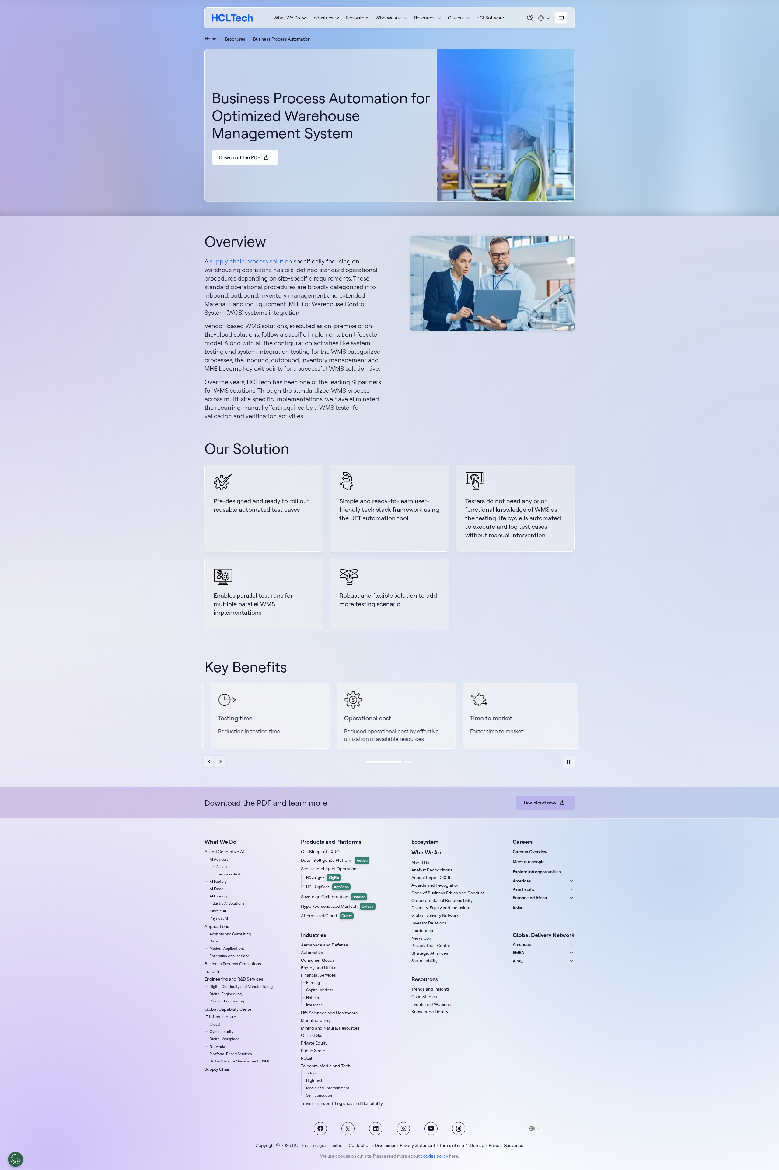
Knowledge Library (429, 1011)
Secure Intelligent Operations (329, 868)
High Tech (314, 1080)
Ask (530, 17)
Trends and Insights (430, 989)
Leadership (422, 930)
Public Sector (314, 1050)
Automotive (312, 952)
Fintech (312, 997)
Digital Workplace (224, 1039)
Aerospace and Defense (324, 945)
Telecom (313, 1073)
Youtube (431, 1128)
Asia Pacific (524, 889)
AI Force (216, 888)
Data (214, 941)
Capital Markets (319, 990)
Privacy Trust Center (430, 945)
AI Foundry (218, 896)
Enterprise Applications (229, 955)
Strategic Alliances (429, 953)
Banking (313, 982)
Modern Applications (227, 948)
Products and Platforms (331, 841)
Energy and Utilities (320, 967)
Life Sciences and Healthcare (329, 1013)
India (517, 907)
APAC (518, 961)
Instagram (403, 1128)
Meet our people (529, 861)
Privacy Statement (417, 1145)
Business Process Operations (232, 964)
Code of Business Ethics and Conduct (447, 893)
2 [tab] (408, 762)
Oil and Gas (312, 1035)
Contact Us (360, 1145)
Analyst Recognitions (431, 870)
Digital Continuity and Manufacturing (241, 986)
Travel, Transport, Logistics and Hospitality (342, 1103)
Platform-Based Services (231, 1054)
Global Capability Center (228, 1009)
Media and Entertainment (327, 1088)
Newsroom (421, 938)
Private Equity (314, 1043)
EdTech (211, 971)
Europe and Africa (530, 897)
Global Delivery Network (435, 915)
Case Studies (424, 996)
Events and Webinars (431, 1004)
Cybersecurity (221, 1031)
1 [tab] (384, 762)
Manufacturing (315, 1020)
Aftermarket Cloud (326, 915)
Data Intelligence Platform (334, 860)
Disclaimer (385, 1145)
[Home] (232, 18)
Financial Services (318, 975)
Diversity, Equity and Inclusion (440, 907)
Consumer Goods (318, 960)
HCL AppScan (327, 887)
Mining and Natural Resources (330, 1028)
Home (210, 38)
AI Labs (222, 866)
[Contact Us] (561, 18)
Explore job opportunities (537, 872)
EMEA (518, 952)
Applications (216, 926)
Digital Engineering (226, 993)
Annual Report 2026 (430, 877)
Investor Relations (428, 923)
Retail (306, 1058)
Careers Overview (530, 851)
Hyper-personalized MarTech (337, 906)
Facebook (320, 1128)
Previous (209, 761)
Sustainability (424, 960)
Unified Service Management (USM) (239, 1061)
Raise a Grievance (506, 1145)
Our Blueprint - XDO (320, 851)
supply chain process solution (251, 261)
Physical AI (219, 918)
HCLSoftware (490, 18)
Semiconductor (319, 1095)
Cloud (215, 1024)
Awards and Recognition (435, 885)
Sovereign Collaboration (333, 897)
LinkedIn (375, 1128)
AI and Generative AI (224, 851)
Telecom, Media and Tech (326, 1066)
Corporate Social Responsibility (442, 900)
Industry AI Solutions (227, 903)
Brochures (235, 39)
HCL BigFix (322, 877)
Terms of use (451, 1145)
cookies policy (434, 1156)
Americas (522, 881)
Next (220, 761)
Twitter (348, 1128)
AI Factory (218, 881)
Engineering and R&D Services (233, 979)
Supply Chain (217, 1069)
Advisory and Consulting (230, 933)
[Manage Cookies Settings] (15, 1159)
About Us (420, 862)
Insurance (314, 1004)
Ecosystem (357, 18)
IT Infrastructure (220, 1017)
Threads (458, 1128)
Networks (218, 1046)
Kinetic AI (218, 911)
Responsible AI (228, 874)
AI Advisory (219, 859)
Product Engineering (227, 1001)
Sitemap (476, 1145)
